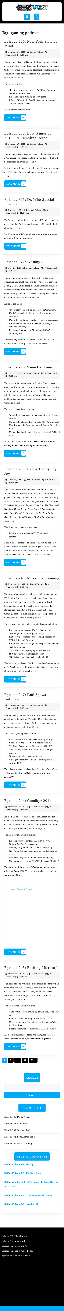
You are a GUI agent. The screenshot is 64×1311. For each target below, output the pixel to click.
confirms (21, 739)
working (28, 1018)
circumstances (22, 1029)
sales (45, 742)
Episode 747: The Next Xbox (26, 1173)
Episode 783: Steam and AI (17, 1130)
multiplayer (37, 756)
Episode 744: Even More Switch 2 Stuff (32, 1195)
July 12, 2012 (15, 373)
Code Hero (9, 521)
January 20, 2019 (16, 144)
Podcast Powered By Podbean (21, 889)
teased (12, 93)
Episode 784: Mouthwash (16, 1123)
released (48, 637)
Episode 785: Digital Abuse (17, 1117)
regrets (20, 533)
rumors (22, 650)
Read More (16, 118)
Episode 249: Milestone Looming (31, 578)
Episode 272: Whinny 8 (23, 262)
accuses (27, 630)
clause (56, 1022)
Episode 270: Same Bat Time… (30, 367)
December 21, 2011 (17, 807)
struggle (32, 654)
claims (20, 313)
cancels (16, 97)
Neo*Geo (25, 657)
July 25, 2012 (15, 268)
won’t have (39, 749)
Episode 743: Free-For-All (25, 1204)
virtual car (24, 841)
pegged (31, 432)
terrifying (47, 847)
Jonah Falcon (36, 52)
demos (44, 861)
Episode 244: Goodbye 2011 (27, 801)
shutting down (45, 759)
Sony (20, 857)
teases (24, 1012)
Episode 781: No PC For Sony (18, 1143)
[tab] (27, 17)
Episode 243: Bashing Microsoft (31, 968)
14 (25, 1060)
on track (27, 323)
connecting (37, 422)
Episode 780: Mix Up (22, 1164)
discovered (53, 320)
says (28, 415)
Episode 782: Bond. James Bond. (19, 1137)
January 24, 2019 (16, 52)
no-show (38, 310)
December (37, 746)
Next (33, 1060)
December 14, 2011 (17, 974)
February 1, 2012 (16, 584)
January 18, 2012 (16, 705)
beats (29, 844)
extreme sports (40, 643)
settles (26, 330)
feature (46, 425)
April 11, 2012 (15, 479)
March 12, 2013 (16, 210)
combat (12, 103)
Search (32, 1077)
